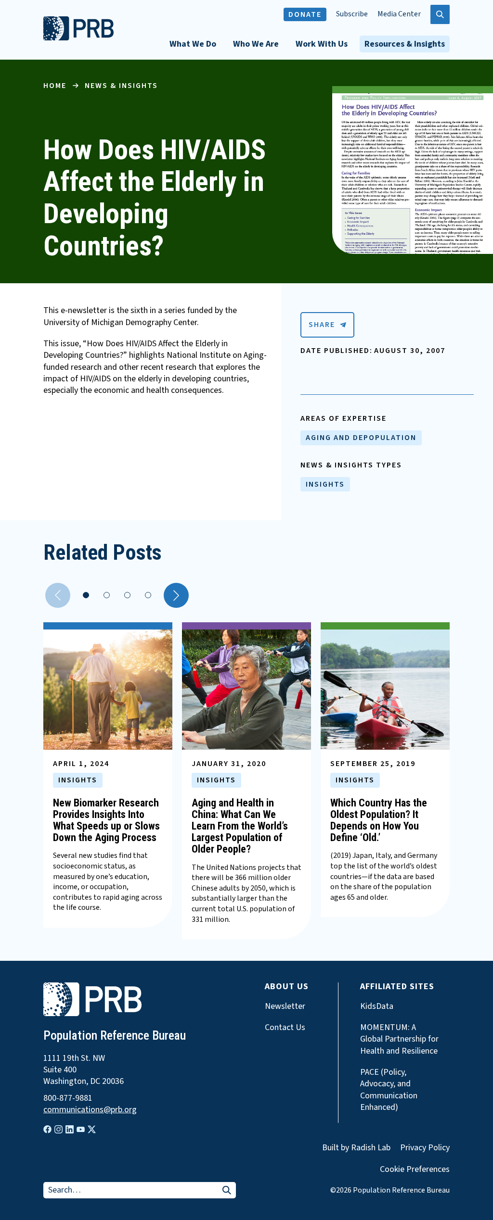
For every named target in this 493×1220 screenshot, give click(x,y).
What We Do (192, 44)
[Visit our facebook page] (47, 1129)
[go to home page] (78, 38)
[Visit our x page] (92, 1129)
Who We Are (256, 44)
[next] (176, 595)
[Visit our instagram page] (58, 1129)
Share (322, 324)
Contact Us (285, 1027)
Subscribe (352, 14)
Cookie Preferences (415, 1169)
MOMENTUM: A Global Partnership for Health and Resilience (399, 1039)
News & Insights (121, 85)
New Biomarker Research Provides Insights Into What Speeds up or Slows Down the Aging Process (106, 820)
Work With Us (322, 44)
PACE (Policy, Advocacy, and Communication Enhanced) (388, 1090)
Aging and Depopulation (361, 437)
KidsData (376, 1006)
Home (54, 85)
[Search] (226, 1191)
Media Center (399, 14)
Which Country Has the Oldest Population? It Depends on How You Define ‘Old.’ (378, 820)
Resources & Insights (404, 44)
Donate (305, 14)
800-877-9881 (67, 1098)
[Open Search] (440, 14)
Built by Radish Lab (356, 1148)
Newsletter (285, 1006)
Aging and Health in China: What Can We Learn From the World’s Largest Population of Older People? (240, 826)
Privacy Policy (425, 1148)
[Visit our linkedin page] (69, 1129)
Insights (325, 484)
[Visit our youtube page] (81, 1129)
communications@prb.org (90, 1110)
